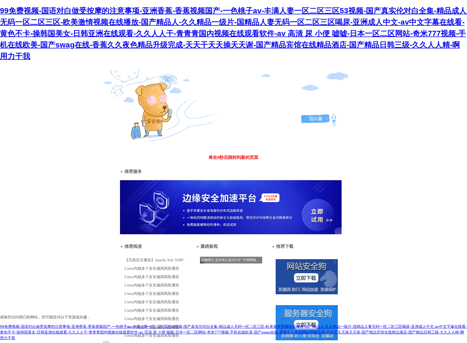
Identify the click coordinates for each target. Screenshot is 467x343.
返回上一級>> (142, 100)
